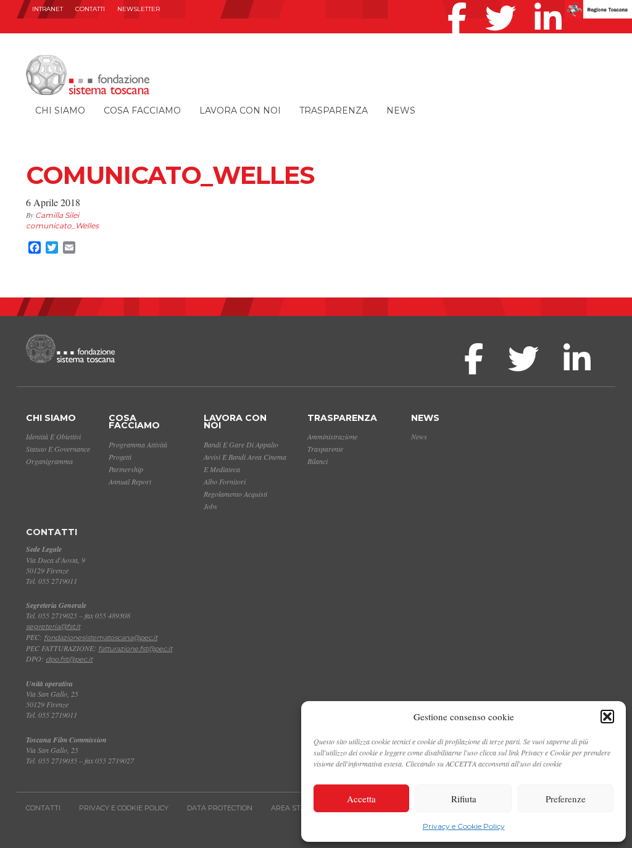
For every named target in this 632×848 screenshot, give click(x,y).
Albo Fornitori (225, 481)
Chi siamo (60, 110)
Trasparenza (333, 110)
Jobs (210, 506)
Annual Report (130, 481)
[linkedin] (551, 2)
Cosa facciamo (142, 110)
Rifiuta (463, 798)
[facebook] (460, 2)
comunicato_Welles (62, 225)
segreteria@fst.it (53, 626)
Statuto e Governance (58, 449)
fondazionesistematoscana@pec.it (100, 637)
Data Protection (219, 808)
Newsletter (138, 9)
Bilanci (317, 461)
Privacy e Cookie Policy (464, 826)
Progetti (120, 457)
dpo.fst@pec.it (69, 659)
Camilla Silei (57, 215)
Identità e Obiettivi (53, 436)
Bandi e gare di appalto (241, 444)
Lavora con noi (240, 110)
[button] (607, 716)
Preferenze (566, 798)
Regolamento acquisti (235, 494)
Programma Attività (138, 444)
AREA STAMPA (296, 808)
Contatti (90, 9)
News (400, 110)
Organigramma (49, 461)
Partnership (126, 469)
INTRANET (47, 9)
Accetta (361, 798)
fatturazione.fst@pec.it (135, 648)
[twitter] (503, 2)
